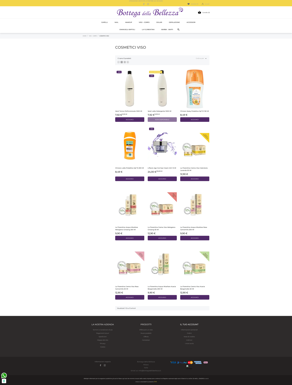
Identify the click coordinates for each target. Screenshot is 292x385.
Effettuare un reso (146, 330)
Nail (116, 22)
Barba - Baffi (167, 29)
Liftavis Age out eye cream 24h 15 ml (162, 168)
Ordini (189, 333)
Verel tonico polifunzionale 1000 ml (128, 111)
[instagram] (148, 4)
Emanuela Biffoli (127, 29)
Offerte (146, 337)
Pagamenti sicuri (102, 333)
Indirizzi (189, 340)
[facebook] (144, 4)
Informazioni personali (189, 330)
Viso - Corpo (144, 22)
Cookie (102, 347)
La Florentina (148, 29)
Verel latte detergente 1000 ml (159, 111)
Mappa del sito (102, 340)
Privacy (102, 343)
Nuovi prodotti (146, 333)
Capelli (104, 22)
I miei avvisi (189, 343)
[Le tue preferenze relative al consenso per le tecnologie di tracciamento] (4, 381)
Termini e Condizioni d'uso (103, 330)
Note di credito (189, 337)
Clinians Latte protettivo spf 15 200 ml (129, 168)
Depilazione (174, 22)
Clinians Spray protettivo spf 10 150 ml (194, 111)
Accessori (191, 22)
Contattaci (146, 340)
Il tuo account (189, 324)
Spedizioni (103, 337)
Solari (159, 22)
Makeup (128, 22)
